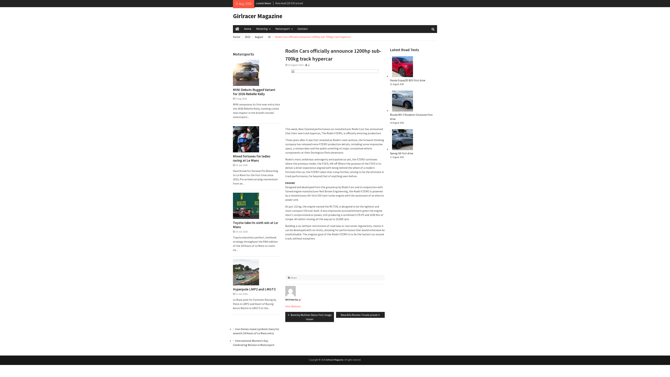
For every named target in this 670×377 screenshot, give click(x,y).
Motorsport (283, 29)
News (294, 277)
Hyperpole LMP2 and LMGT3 (254, 289)
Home (247, 29)
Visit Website (293, 306)
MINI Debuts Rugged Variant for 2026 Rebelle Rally (254, 92)
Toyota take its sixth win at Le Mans (255, 225)
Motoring (262, 29)
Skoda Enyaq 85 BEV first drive (293, 4)
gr (309, 64)
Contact (303, 29)
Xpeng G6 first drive (401, 153)
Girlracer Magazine (257, 16)
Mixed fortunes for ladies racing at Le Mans (251, 158)
